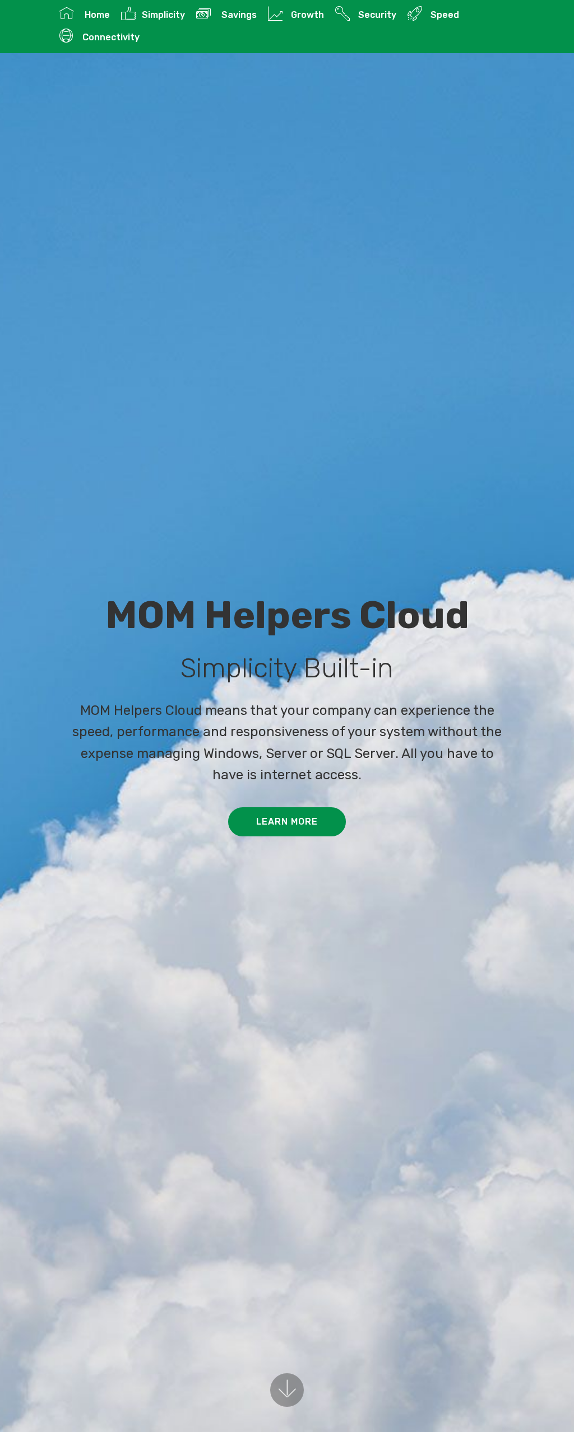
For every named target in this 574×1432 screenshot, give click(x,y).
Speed (443, 15)
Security (376, 15)
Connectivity (109, 37)
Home (94, 15)
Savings (236, 15)
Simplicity (163, 15)
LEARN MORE (287, 821)
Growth (306, 15)
